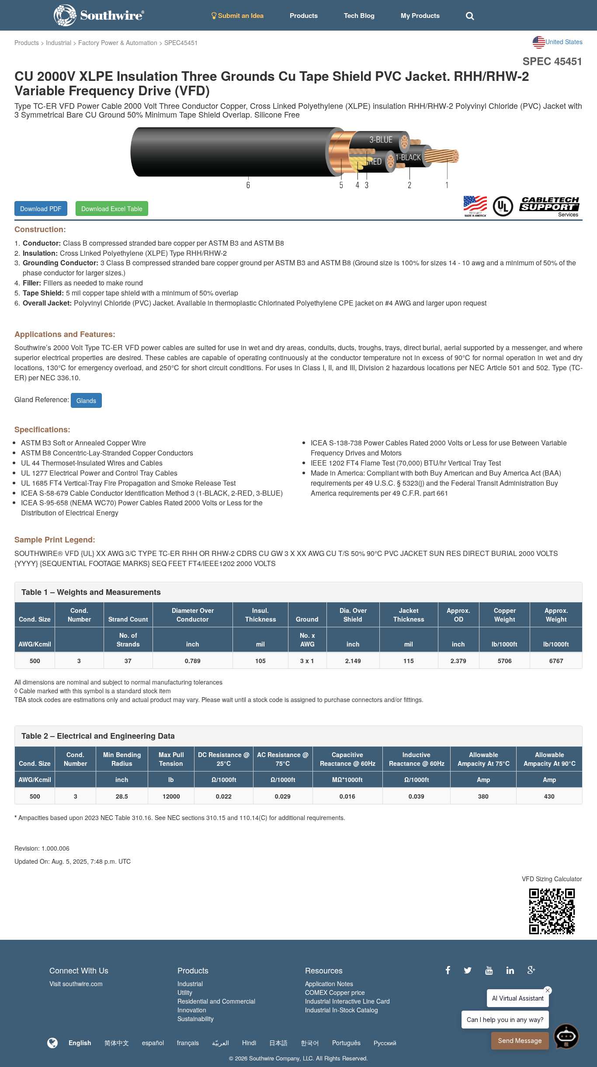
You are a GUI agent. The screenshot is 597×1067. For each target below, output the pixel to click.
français (188, 1042)
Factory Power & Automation (117, 42)
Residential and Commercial (216, 1001)
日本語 (278, 1042)
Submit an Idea (240, 15)
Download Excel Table (111, 208)
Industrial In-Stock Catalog (341, 1009)
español (153, 1042)
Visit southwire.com (76, 983)
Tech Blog (359, 15)
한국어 (310, 1042)
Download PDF (41, 208)
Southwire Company (274, 1058)
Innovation (191, 1009)
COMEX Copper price (335, 992)
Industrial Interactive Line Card (347, 1001)
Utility (184, 992)
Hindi (249, 1042)
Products (26, 42)
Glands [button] (86, 400)
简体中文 (116, 1042)
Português (346, 1042)
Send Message (520, 1040)
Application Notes (329, 983)
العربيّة (220, 1042)
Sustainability (195, 1018)
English (80, 1042)
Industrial (58, 42)
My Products (420, 15)
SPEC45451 (181, 42)
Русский (385, 1042)
